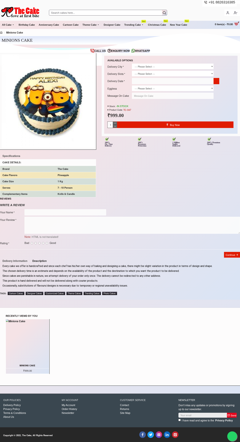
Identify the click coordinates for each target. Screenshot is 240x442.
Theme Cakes (74, 293)
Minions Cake (27, 365)
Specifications (11, 156)
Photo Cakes (110, 293)
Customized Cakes (55, 293)
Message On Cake (118, 96)
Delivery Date (115, 81)
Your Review (7, 220)
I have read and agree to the (207, 420)
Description (39, 261)
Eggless (112, 88)
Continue (230, 254)
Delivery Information (14, 261)
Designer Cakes (34, 293)
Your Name (6, 212)
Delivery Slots (115, 74)
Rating (4, 243)
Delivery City (114, 66)
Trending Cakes (92, 293)
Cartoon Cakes (16, 293)
